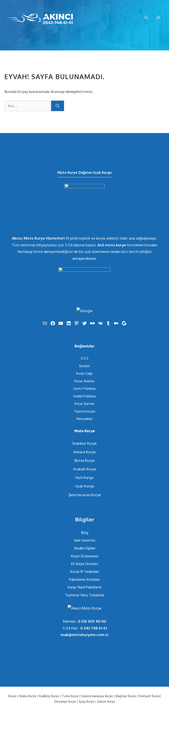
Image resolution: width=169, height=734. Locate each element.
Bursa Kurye (84, 460)
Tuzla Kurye (70, 696)
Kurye (12, 696)
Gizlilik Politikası (84, 396)
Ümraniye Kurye (65, 701)
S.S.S (84, 358)
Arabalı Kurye (84, 469)
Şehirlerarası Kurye (84, 494)
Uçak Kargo (84, 486)
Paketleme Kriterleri (84, 579)
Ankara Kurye (84, 452)
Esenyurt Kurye (149, 696)
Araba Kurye (27, 696)
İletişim (84, 366)
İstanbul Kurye (84, 443)
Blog (84, 532)
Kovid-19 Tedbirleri (84, 571)
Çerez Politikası (84, 388)
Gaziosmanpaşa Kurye (97, 696)
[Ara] (57, 106)
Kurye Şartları (84, 404)
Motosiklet (85, 419)
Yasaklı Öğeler (85, 548)
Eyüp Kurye (86, 701)
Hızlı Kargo (84, 477)
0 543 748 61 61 (93, 628)
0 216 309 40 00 (92, 621)
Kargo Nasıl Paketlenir (85, 587)
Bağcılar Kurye (126, 696)
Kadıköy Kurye (49, 696)
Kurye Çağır (84, 373)
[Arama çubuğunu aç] (146, 17)
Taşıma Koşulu (84, 411)
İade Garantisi (84, 540)
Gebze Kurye (106, 701)
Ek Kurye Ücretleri (84, 564)
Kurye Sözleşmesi (84, 556)
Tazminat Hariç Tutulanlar (84, 595)
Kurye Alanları (84, 381)
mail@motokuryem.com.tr (84, 634)
